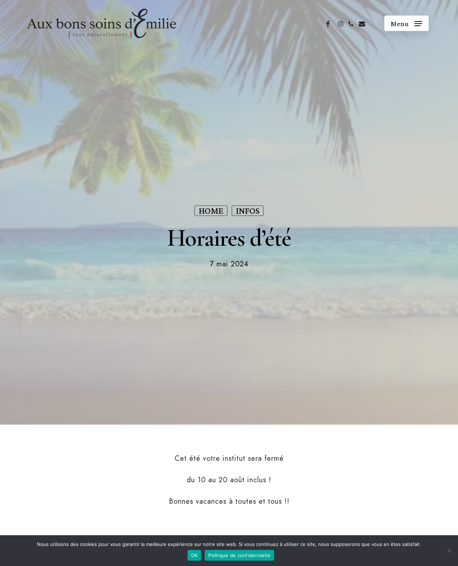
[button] (406, 23)
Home (211, 210)
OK (194, 555)
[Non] (449, 550)
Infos (247, 210)
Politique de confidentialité (239, 555)
